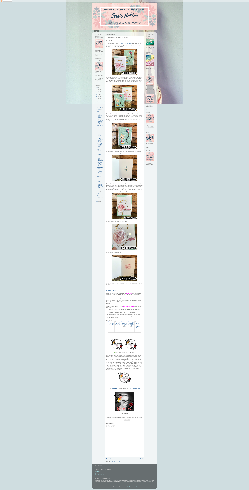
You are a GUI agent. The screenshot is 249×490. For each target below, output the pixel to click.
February (99, 197)
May (98, 191)
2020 (97, 92)
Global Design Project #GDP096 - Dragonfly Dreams (100, 139)
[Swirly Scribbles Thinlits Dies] (118, 324)
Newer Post (109, 459)
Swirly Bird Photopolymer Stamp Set (111, 327)
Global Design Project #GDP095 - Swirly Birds (100, 164)
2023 (97, 87)
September (99, 107)
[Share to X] (127, 420)
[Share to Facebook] (128, 420)
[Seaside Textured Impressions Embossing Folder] (138, 327)
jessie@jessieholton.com (134, 388)
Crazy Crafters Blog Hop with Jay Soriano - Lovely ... (100, 145)
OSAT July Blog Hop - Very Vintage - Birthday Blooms (100, 152)
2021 (97, 91)
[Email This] (124, 420)
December (99, 99)
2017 (97, 98)
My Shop (96, 473)
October (99, 105)
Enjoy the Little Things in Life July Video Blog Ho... (100, 128)
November (99, 102)
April (98, 193)
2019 (97, 94)
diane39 (128, 486)
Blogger (137, 486)
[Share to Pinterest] (129, 420)
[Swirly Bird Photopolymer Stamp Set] (111, 324)
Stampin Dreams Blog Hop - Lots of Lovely (100, 133)
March (98, 195)
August (98, 109)
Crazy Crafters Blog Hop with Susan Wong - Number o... (100, 115)
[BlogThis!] (125, 420)
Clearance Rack (98, 471)
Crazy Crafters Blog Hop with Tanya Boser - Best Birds (100, 185)
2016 (97, 201)
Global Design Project (126, 43)
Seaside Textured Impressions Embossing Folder (138, 330)
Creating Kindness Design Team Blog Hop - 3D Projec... (100, 172)
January (99, 198)
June (98, 189)
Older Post (139, 459)
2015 (97, 203)
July (98, 111)
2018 (97, 96)
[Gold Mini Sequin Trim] (124, 323)
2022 (97, 89)
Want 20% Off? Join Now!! (100, 474)
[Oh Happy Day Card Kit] (131, 323)
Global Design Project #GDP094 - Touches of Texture (100, 179)
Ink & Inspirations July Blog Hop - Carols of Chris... (100, 121)
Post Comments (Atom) (117, 461)
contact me (114, 388)
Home (96, 31)
